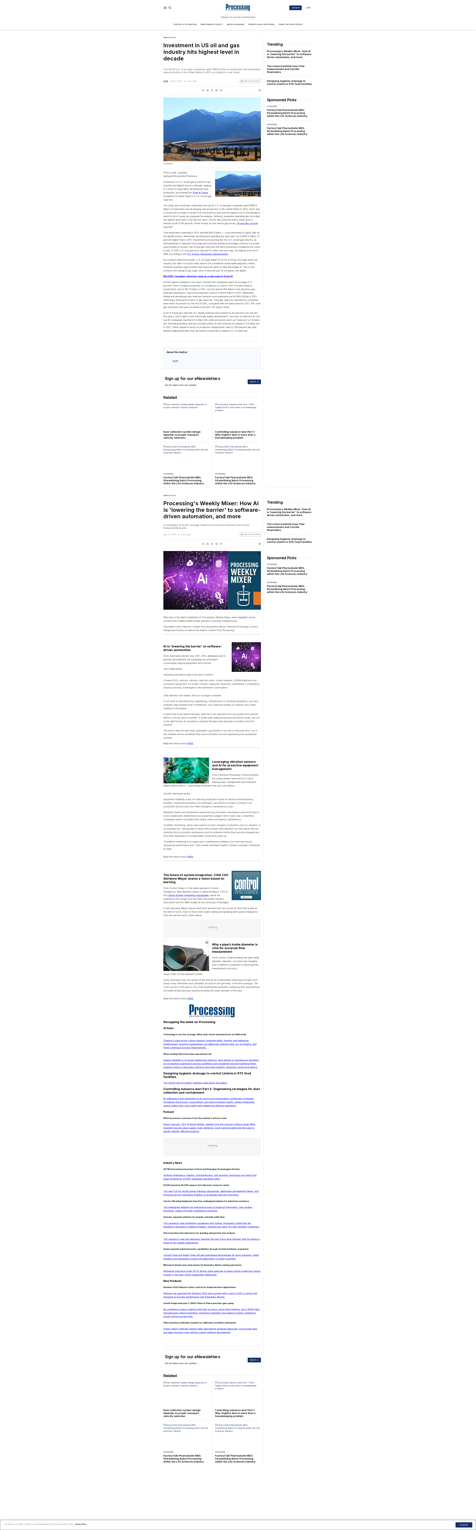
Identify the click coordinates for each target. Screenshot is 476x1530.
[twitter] (212, 90)
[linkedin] (207, 90)
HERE (190, 746)
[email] (221, 90)
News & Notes (169, 37)
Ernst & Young (200, 192)
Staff (165, 81)
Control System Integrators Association (188, 903)
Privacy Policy (80, 1524)
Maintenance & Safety (212, 24)
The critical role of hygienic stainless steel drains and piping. (195, 1093)
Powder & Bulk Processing (261, 24)
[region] (238, 1525)
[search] (170, 8)
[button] (165, 8)
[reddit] (216, 90)
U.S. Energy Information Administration (207, 254)
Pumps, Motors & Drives (290, 24)
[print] (259, 90)
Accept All (464, 1525)
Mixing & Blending (235, 24)
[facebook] (203, 90)
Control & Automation (185, 24)
